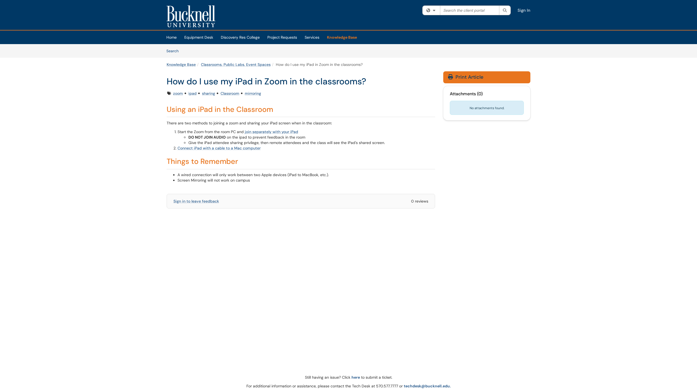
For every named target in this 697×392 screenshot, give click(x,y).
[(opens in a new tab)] (191, 16)
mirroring (253, 93)
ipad (192, 93)
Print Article (468, 77)
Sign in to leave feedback (196, 201)
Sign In (524, 10)
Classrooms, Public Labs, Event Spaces (236, 64)
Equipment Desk (198, 37)
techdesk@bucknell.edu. (427, 386)
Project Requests (282, 37)
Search (174, 50)
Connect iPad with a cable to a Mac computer (219, 148)
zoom (178, 93)
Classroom (230, 93)
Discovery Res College (240, 37)
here (355, 377)
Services (312, 37)
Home (171, 37)
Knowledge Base (342, 37)
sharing (208, 93)
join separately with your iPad (271, 131)
